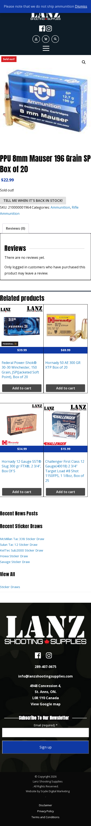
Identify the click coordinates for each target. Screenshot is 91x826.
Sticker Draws (10, 587)
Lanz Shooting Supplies (48, 781)
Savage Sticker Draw (15, 562)
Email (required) (46, 725)
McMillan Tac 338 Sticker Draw (22, 539)
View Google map (46, 704)
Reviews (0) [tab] (15, 228)
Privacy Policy (45, 811)
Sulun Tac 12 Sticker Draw (18, 544)
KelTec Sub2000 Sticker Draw (21, 550)
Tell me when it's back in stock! (33, 200)
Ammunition (60, 207)
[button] (84, 62)
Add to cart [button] (21, 388)
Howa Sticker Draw (14, 556)
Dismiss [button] (81, 6)
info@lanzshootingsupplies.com (45, 676)
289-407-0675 (45, 666)
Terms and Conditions (45, 817)
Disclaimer (45, 805)
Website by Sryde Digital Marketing (48, 791)
